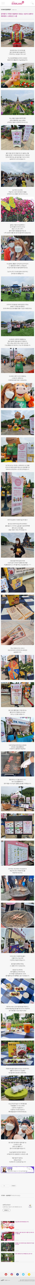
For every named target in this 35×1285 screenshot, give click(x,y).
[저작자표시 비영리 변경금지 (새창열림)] (19, 1185)
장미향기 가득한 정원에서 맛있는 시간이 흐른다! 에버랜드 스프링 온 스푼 (17, 15)
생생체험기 (8, 1195)
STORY (3, 1195)
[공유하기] (6, 1186)
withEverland (6, 1205)
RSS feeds (33, 1280)
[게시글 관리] (8, 1186)
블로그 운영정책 (22, 1280)
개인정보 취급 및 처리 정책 (28, 1280)
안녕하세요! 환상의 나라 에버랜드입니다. (12, 1207)
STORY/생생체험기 (6, 9)
